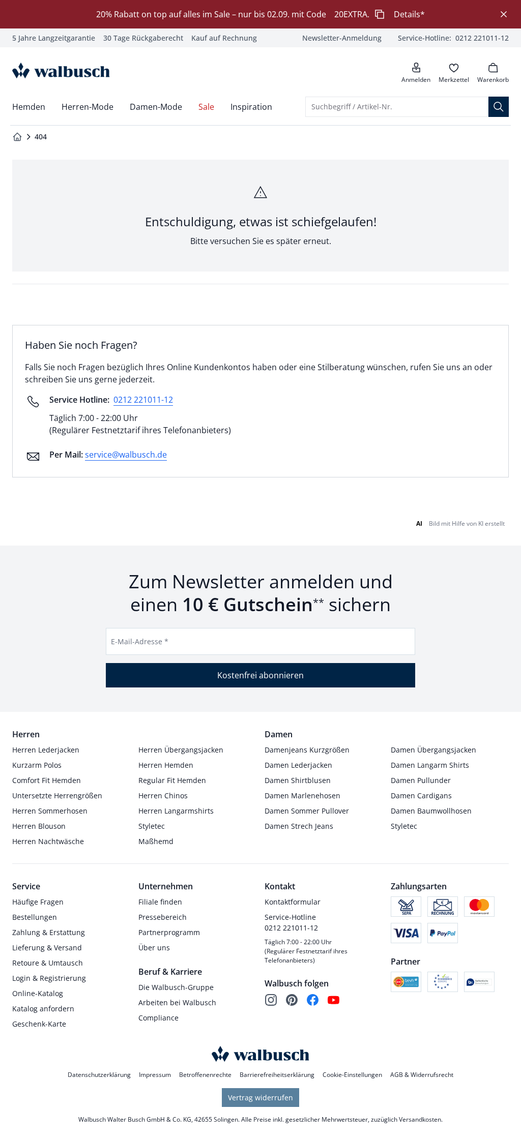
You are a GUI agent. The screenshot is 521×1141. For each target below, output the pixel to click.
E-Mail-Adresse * (139, 641)
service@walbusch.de (126, 454)
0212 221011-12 (143, 399)
